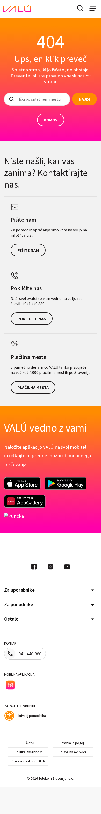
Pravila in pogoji (73, 743)
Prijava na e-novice (73, 752)
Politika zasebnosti (28, 752)
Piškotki (28, 743)
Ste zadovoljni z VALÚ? (28, 761)
